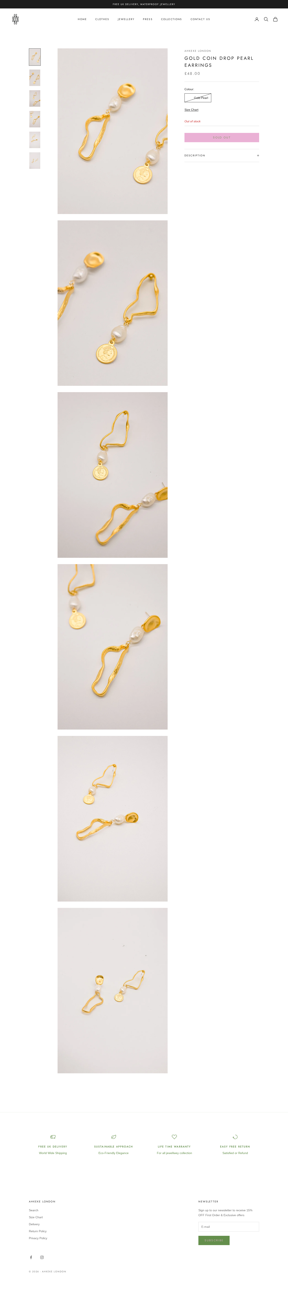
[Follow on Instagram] (42, 1257)
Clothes (102, 19)
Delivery (34, 1224)
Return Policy (38, 1231)
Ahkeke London (197, 51)
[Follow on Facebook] (31, 1257)
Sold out (222, 137)
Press (148, 19)
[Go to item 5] (35, 140)
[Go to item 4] (35, 119)
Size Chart (191, 110)
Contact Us (200, 19)
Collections (171, 19)
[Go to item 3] (35, 98)
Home (82, 19)
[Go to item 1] (35, 57)
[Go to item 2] (35, 77)
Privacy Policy (38, 1238)
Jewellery (126, 19)
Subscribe (214, 1240)
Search (33, 1210)
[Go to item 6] (35, 160)
